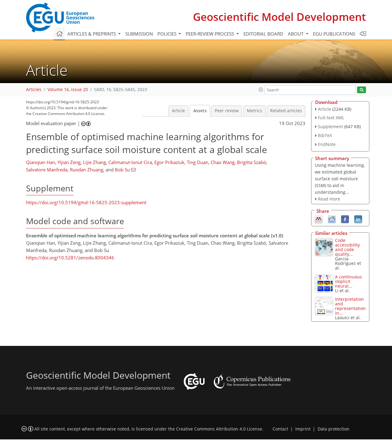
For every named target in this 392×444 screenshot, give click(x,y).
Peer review (227, 110)
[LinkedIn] (358, 219)
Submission (139, 34)
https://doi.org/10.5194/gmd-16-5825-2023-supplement (86, 202)
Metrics (254, 110)
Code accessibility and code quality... (347, 247)
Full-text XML (331, 118)
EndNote (327, 144)
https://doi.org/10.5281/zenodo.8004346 (70, 258)
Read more (329, 199)
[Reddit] (332, 219)
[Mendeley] (319, 219)
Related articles (286, 110)
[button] (261, 89)
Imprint (303, 429)
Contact (280, 429)
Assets (200, 110)
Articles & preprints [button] (92, 34)
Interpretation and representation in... (350, 306)
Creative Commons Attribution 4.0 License (219, 429)
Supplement (330, 126)
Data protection (333, 429)
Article (178, 110)
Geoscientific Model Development (279, 17)
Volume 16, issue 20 (67, 89)
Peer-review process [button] (210, 34)
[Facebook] (345, 219)
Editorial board (263, 34)
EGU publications (334, 34)
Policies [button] (167, 34)
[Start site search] (361, 90)
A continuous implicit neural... (348, 281)
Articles (33, 89)
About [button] (296, 34)
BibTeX (325, 135)
